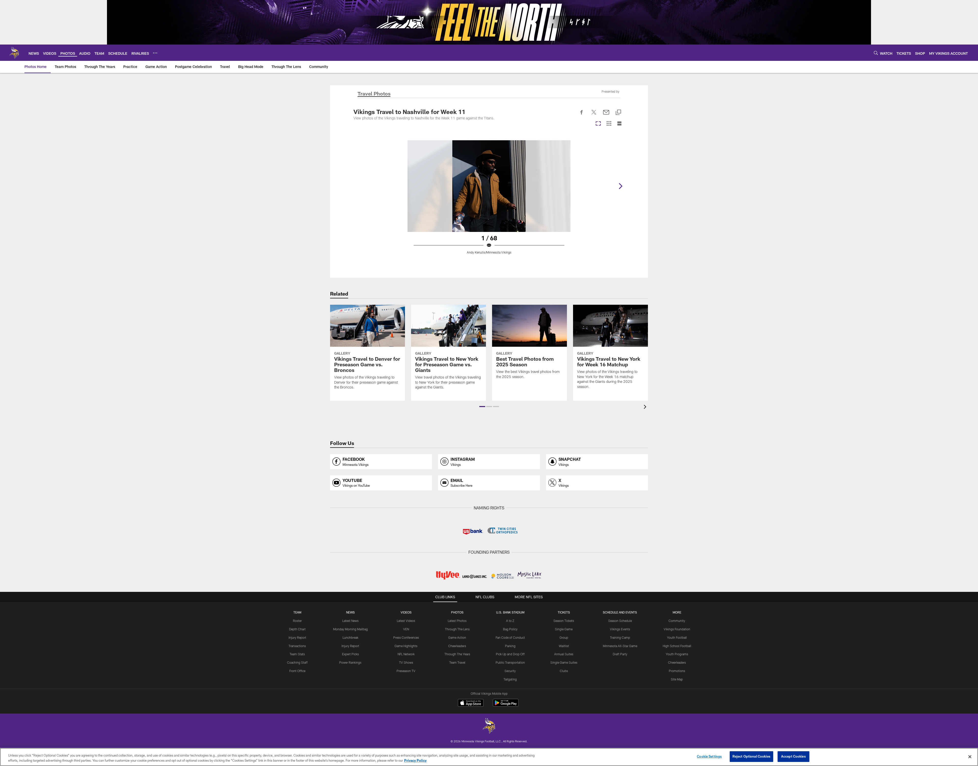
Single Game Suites (563, 662)
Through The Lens (457, 629)
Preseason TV (406, 671)
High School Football (677, 646)
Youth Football (677, 637)
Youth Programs (677, 654)
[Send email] (606, 115)
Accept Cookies (793, 756)
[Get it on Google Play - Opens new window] (505, 705)
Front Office (297, 671)
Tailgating (510, 679)
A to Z (510, 620)
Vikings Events (620, 629)
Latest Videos (406, 620)
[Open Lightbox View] (489, 200)
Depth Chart (297, 629)
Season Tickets (563, 620)
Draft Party (620, 654)
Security (510, 671)
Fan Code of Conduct (510, 637)
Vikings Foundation (677, 629)
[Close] (969, 756)
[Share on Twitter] (594, 115)
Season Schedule (620, 620)
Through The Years (457, 654)
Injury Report (297, 637)
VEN (406, 629)
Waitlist (564, 646)
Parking (510, 646)
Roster (297, 620)
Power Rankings (350, 662)
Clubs (564, 671)
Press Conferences (406, 637)
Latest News (350, 620)
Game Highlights (406, 646)
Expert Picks (350, 654)
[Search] (876, 52)
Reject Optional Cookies (751, 756)
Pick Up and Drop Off (510, 654)
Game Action (457, 637)
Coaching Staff (297, 662)
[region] (489, 757)
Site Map (677, 679)
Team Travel (457, 662)
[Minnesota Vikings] (489, 726)
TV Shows (406, 662)
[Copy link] (618, 112)
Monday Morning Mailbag (350, 629)
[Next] (620, 186)
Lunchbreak (350, 637)
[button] (482, 406)
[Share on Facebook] (582, 115)
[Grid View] (608, 124)
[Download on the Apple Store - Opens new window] (470, 703)
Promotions (677, 671)
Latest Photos (457, 620)
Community (677, 620)
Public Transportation (510, 662)
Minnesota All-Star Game (620, 646)
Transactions (297, 646)
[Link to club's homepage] (14, 53)
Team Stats (297, 654)
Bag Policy (510, 629)
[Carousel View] (598, 124)
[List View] (619, 124)
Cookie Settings (709, 756)
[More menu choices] (155, 53)
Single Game (564, 629)
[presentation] (646, 407)
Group (564, 637)
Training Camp (620, 637)
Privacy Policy (415, 760)
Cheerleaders (457, 646)
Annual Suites (563, 654)
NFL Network (406, 654)
